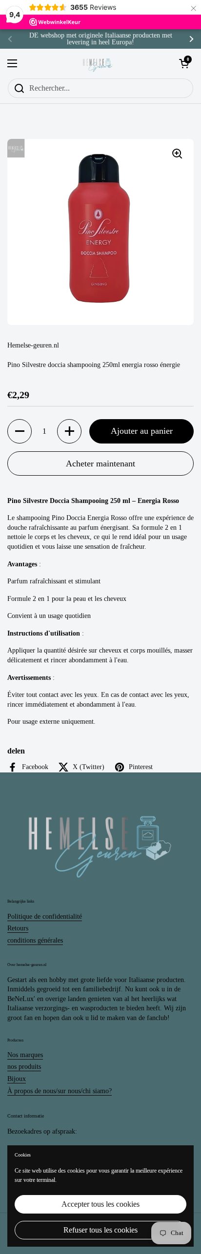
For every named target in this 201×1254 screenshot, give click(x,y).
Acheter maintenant (100, 463)
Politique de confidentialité (44, 916)
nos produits (24, 1066)
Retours (17, 928)
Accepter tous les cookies (100, 1204)
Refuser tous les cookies (100, 1230)
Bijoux (16, 1078)
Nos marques (25, 1055)
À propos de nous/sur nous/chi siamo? (59, 1091)
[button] (19, 431)
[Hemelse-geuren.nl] (98, 63)
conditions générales (35, 940)
